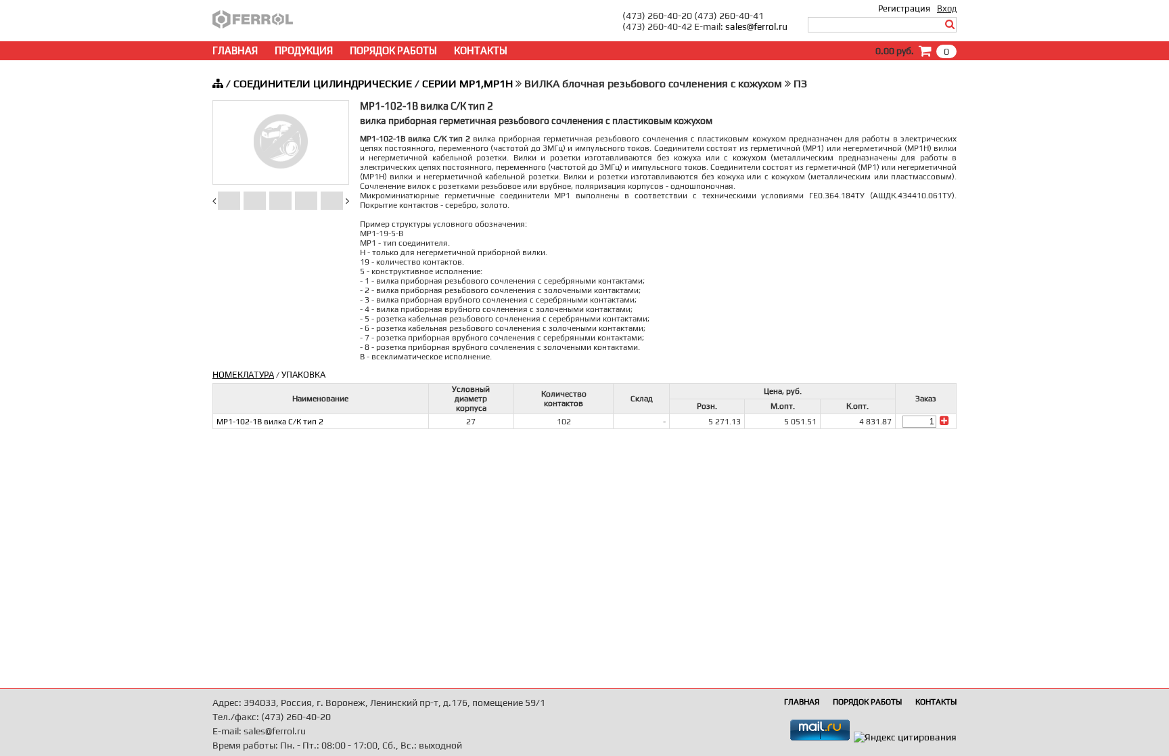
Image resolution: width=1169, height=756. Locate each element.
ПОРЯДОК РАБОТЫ (393, 50)
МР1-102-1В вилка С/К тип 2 (269, 421)
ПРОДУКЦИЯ (304, 50)
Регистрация (904, 8)
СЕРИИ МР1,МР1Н (467, 83)
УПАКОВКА (303, 375)
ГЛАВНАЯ (235, 50)
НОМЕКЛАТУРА (243, 375)
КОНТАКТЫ (480, 50)
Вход (947, 8)
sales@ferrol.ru (756, 26)
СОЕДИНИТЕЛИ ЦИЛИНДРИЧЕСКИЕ (322, 83)
